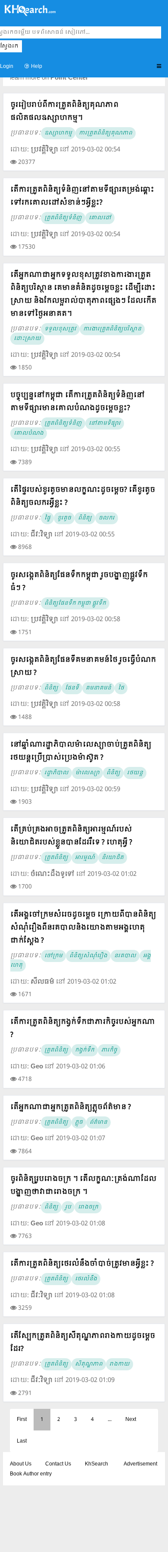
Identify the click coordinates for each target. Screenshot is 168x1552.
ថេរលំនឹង (86, 1279)
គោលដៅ (100, 218)
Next (130, 1419)
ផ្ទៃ (47, 518)
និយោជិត (113, 857)
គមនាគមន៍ (98, 688)
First (22, 1419)
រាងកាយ (119, 1364)
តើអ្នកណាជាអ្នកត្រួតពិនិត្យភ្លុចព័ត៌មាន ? (70, 1107)
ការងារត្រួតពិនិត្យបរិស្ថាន (112, 329)
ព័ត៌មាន (98, 1122)
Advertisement (140, 1464)
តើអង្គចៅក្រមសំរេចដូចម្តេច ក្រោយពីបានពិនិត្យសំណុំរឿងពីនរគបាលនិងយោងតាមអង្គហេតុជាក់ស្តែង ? (83, 927)
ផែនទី (72, 688)
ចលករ (107, 518)
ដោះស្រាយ (27, 338)
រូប (68, 1207)
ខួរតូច (64, 518)
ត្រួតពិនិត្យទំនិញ (63, 218)
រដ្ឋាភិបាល (56, 773)
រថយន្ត (135, 773)
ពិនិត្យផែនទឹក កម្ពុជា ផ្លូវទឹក (75, 603)
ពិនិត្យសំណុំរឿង (88, 956)
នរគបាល (125, 956)
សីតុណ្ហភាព (89, 1364)
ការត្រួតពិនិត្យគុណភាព (105, 133)
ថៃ (121, 688)
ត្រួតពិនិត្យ (56, 857)
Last (22, 1441)
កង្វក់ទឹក (84, 1050)
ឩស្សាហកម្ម (58, 133)
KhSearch (96, 1464)
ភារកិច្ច (109, 1050)
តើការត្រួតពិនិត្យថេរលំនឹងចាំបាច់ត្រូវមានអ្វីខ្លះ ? (82, 1264)
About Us (20, 1464)
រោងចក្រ (88, 1207)
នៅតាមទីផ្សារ (105, 423)
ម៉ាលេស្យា (87, 773)
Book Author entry (31, 1474)
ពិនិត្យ (85, 518)
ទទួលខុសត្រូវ (60, 329)
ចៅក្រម (53, 956)
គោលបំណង (29, 433)
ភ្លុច (79, 1122)
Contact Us (58, 1464)
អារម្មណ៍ (85, 857)
